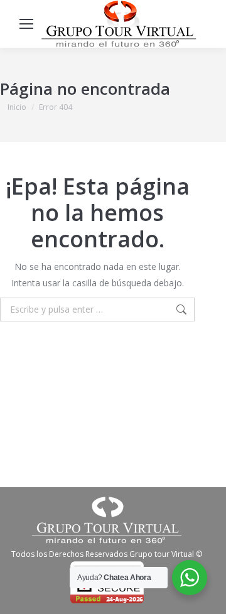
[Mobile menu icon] (26, 23)
